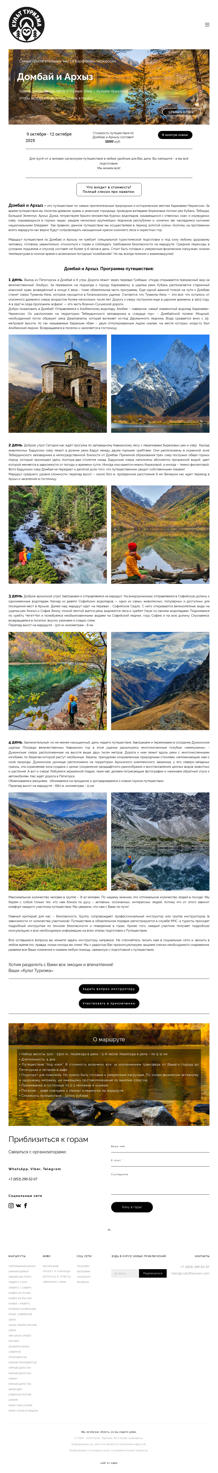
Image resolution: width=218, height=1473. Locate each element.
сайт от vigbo (109, 1463)
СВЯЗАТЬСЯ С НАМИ (54, 1282)
